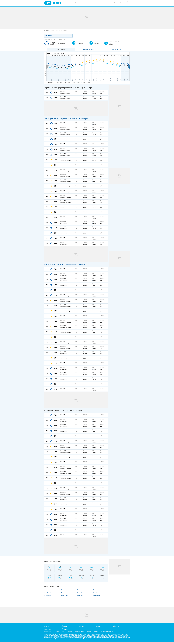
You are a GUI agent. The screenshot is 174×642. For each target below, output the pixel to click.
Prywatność (69, 631)
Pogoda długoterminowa (88, 49)
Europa (71, 3)
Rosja (53, 30)
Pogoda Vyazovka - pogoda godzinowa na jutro (59, 119)
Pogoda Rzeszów (82, 627)
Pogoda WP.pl (47, 30)
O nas (63, 631)
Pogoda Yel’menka (80, 595)
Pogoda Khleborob (64, 595)
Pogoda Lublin (81, 626)
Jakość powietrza (84, 3)
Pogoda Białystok (47, 625)
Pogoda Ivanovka (47, 589)
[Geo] (71, 36)
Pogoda (57, 3)
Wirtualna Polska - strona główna (48, 3)
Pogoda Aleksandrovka (97, 589)
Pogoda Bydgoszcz (65, 625)
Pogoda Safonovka (80, 592)
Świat (76, 3)
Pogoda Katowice (116, 625)
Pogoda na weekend (116, 49)
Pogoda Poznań (64, 627)
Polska (65, 3)
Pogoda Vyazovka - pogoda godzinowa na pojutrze (60, 264)
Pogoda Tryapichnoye (97, 592)
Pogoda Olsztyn (116, 626)
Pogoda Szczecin (99, 627)
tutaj (69, 639)
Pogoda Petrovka (96, 595)
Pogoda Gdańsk (82, 625)
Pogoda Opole (46, 627)
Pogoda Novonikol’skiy (65, 592)
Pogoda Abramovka (47, 595)
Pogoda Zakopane (64, 629)
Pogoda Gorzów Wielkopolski (101, 625)
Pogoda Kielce (46, 626)
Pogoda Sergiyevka (47, 592)
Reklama (57, 631)
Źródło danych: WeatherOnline (107, 631)
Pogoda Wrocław (47, 629)
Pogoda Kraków (64, 626)
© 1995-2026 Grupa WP (48, 631)
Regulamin (89, 631)
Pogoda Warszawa (116, 627)
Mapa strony (96, 631)
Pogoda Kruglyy (80, 589)
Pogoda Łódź (98, 626)
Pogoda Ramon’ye (64, 589)
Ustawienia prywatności (79, 631)
